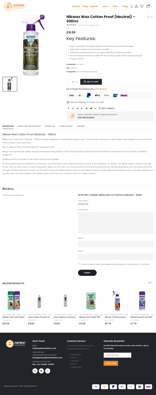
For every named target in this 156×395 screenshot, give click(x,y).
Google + (82, 108)
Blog (125, 6)
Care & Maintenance (83, 72)
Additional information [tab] (29, 126)
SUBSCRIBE (110, 363)
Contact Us (74, 361)
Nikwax (94, 72)
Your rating (83, 201)
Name (81, 238)
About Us (74, 357)
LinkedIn (77, 108)
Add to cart (92, 82)
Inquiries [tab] (81, 126)
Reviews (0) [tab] (50, 126)
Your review (83, 210)
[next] (152, 17)
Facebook (68, 108)
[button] (149, 282)
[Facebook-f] (35, 370)
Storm (44, 315)
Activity (76, 6)
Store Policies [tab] (66, 126)
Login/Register (76, 354)
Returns (73, 364)
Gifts (115, 6)
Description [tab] (8, 126)
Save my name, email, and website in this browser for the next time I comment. (116, 264)
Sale (105, 6)
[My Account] (136, 6)
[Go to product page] (14, 300)
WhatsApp (96, 108)
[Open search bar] (132, 6)
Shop (85, 6)
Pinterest (86, 108)
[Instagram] (47, 370)
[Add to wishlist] (24, 315)
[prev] (148, 17)
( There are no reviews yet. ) (88, 25)
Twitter (73, 108)
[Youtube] (41, 370)
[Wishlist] (142, 6)
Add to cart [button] (21, 293)
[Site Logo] (14, 6)
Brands (94, 6)
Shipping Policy (76, 367)
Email (91, 108)
